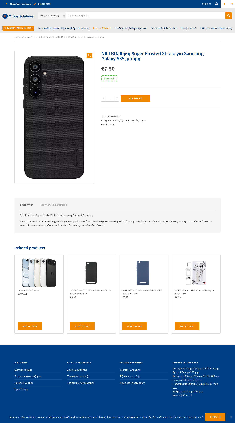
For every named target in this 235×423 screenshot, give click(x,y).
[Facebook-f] (224, 4)
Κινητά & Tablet (102, 28)
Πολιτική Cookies (23, 382)
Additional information (54, 205)
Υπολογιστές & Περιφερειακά (131, 28)
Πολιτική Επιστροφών (132, 382)
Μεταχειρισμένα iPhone (18, 28)
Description (26, 205)
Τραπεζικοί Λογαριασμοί (80, 382)
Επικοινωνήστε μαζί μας (27, 376)
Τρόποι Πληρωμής (130, 369)
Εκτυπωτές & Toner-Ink (164, 28)
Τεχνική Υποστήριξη (78, 376)
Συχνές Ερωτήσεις (77, 369)
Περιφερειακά (188, 28)
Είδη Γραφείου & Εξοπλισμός (216, 28)
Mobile (116, 120)
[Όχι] (231, 417)
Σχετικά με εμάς (23, 369)
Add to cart (135, 98)
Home (17, 36)
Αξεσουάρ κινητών (129, 120)
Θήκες (142, 120)
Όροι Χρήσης (21, 389)
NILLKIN (111, 124)
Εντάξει (215, 417)
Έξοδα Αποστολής (130, 376)
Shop (26, 36)
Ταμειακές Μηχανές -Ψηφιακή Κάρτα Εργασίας (63, 28)
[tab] (26, 205)
